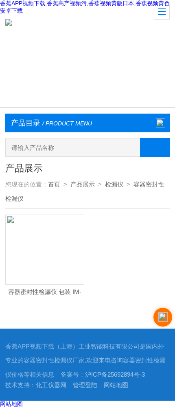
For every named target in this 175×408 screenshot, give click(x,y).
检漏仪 (114, 184)
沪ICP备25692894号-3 (115, 374)
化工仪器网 (51, 385)
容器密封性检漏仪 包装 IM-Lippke (44, 294)
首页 (54, 184)
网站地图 (116, 385)
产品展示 (82, 184)
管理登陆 (85, 385)
